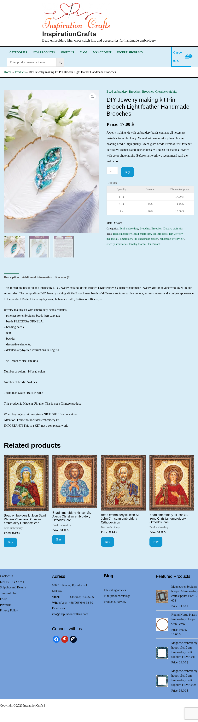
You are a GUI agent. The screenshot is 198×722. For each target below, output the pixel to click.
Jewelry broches (137, 243)
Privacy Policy (9, 610)
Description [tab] (11, 277)
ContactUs (6, 576)
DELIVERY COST (12, 581)
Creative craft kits (166, 91)
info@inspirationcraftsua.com (70, 614)
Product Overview (115, 601)
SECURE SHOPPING (130, 52)
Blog (83, 52)
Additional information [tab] (37, 277)
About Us (67, 52)
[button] (92, 96)
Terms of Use (8, 593)
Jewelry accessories (117, 243)
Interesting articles (115, 590)
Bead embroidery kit (144, 233)
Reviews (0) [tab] (62, 277)
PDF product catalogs (117, 596)
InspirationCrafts (69, 34)
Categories (18, 52)
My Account (102, 52)
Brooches (135, 91)
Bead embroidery (117, 91)
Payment (5, 604)
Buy (127, 172)
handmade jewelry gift (172, 238)
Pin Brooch (154, 243)
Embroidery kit (128, 238)
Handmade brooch (148, 238)
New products (44, 52)
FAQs (3, 599)
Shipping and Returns (13, 587)
